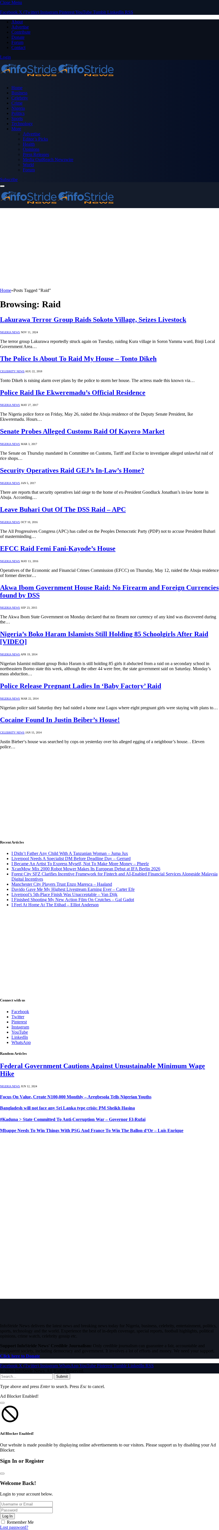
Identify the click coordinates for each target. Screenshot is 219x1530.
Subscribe (9, 179)
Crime (17, 103)
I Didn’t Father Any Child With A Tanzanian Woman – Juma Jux (69, 853)
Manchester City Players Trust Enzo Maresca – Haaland (61, 884)
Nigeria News (10, 332)
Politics (18, 113)
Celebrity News (12, 371)
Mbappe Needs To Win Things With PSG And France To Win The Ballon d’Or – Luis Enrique (91, 1130)
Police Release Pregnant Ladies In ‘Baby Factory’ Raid (80, 686)
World (28, 164)
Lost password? (14, 1527)
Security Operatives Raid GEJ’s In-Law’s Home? (72, 470)
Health (29, 144)
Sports (17, 118)
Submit (62, 1376)
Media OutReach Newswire (48, 159)
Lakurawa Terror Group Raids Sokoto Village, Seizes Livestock (93, 319)
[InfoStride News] (57, 78)
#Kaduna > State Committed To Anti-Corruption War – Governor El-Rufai (72, 1119)
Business (19, 92)
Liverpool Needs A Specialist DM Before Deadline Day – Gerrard (71, 858)
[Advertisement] (109, 248)
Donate (18, 37)
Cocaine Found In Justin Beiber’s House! (60, 720)
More (16, 128)
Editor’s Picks (35, 139)
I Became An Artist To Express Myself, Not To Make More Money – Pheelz (80, 863)
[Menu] (2, 186)
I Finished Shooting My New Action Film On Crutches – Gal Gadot (72, 899)
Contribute (21, 32)
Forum (17, 42)
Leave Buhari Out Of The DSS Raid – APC (63, 509)
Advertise (20, 27)
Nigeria (18, 108)
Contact (18, 47)
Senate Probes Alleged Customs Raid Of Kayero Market (82, 431)
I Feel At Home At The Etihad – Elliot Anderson (55, 904)
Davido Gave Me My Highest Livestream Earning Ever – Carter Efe (73, 889)
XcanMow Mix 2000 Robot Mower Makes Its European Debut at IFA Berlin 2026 (85, 868)
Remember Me (20, 1522)
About (17, 21)
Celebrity (19, 98)
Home (17, 87)
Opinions (31, 149)
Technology (22, 123)
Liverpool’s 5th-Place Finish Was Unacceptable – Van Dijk (64, 894)
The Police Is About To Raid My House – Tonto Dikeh (78, 358)
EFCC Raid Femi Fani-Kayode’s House (57, 548)
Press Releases (36, 154)
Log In (7, 1516)
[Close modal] (2, 1403)
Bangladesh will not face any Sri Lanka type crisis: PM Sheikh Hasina (67, 1108)
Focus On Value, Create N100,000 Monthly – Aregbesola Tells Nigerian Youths (75, 1096)
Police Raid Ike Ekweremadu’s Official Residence (72, 392)
